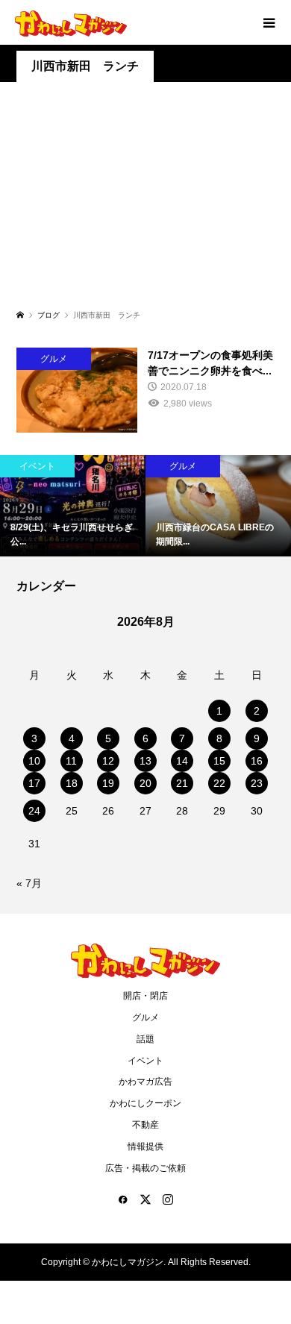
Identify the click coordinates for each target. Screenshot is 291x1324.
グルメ (145, 1017)
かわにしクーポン (145, 1103)
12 (108, 761)
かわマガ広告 (145, 1081)
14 (182, 761)
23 (257, 783)
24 (34, 811)
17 (34, 783)
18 (72, 783)
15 (219, 761)
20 (145, 783)
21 (182, 783)
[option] (132, 506)
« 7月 (29, 883)
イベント (145, 1060)
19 (108, 783)
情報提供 (145, 1146)
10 (34, 761)
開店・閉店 (145, 996)
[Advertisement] (145, 204)
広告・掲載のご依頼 (145, 1168)
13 (145, 761)
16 (257, 761)
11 (71, 761)
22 (219, 783)
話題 (145, 1039)
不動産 (145, 1125)
